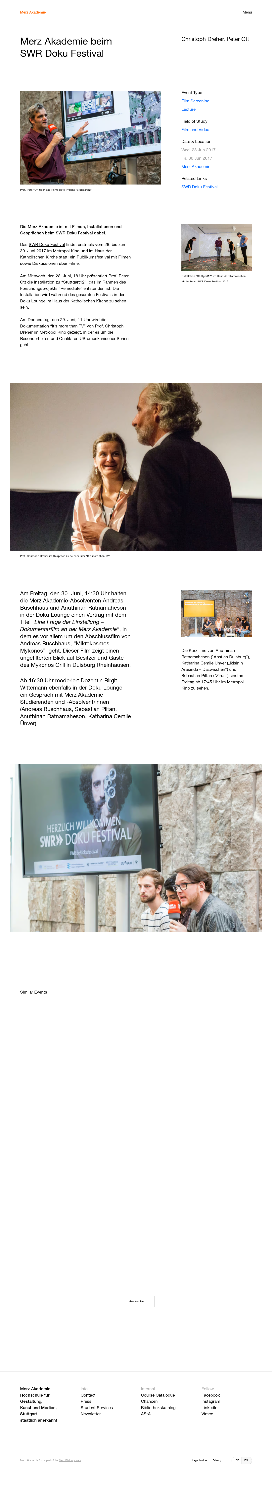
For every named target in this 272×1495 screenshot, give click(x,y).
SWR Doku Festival (199, 187)
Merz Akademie (33, 12)
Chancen (149, 1402)
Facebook (211, 1395)
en (246, 1460)
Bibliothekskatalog (158, 1408)
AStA (146, 1414)
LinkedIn (209, 1408)
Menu (247, 12)
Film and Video (195, 130)
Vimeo (207, 1414)
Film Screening (195, 101)
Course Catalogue (158, 1395)
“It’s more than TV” (68, 326)
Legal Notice (199, 1460)
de (237, 1460)
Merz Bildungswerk (70, 1460)
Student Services (97, 1408)
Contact (88, 1395)
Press (86, 1402)
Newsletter (91, 1414)
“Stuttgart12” (73, 282)
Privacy (217, 1460)
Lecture (188, 110)
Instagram (211, 1402)
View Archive (136, 1301)
